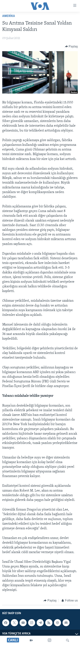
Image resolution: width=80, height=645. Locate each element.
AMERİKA (8, 16)
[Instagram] (49, 640)
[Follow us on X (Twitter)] (14, 622)
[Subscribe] (66, 622)
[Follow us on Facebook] (5, 622)
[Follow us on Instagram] (31, 622)
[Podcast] (57, 622)
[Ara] (67, 640)
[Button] (71, 46)
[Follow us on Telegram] (40, 622)
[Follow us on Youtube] (23, 622)
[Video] (31, 640)
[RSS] (48, 622)
